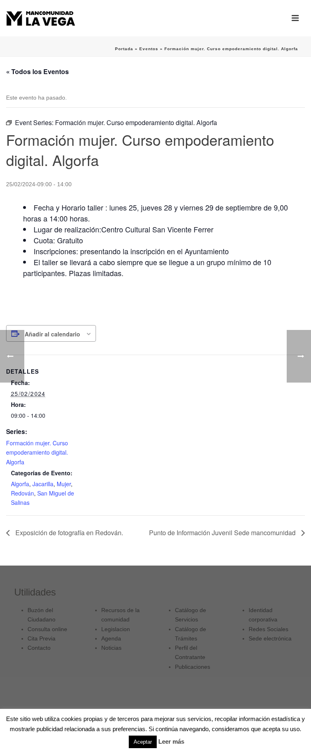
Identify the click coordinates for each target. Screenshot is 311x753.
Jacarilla (42, 484)
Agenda (111, 638)
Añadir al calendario (52, 334)
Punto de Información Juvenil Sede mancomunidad (223, 532)
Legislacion (115, 629)
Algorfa (20, 484)
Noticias (111, 648)
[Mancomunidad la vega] (40, 18)
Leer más (171, 741)
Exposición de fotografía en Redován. (68, 532)
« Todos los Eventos (37, 71)
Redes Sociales (268, 629)
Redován (22, 493)
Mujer (64, 484)
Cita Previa (41, 638)
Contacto (39, 648)
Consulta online (47, 629)
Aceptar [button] (143, 742)
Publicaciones (192, 667)
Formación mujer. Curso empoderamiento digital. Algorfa (37, 452)
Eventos (148, 49)
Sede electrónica (270, 638)
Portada (124, 49)
